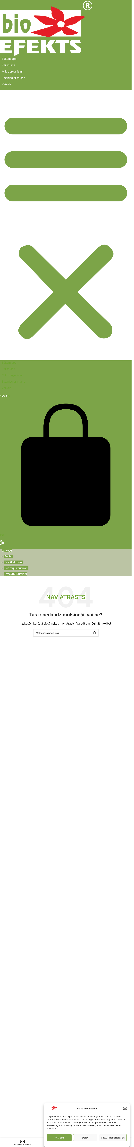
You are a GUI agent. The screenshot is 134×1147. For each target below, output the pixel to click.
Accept (59, 1137)
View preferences (113, 1137)
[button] (125, 1108)
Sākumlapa (9, 58)
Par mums (8, 65)
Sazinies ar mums (13, 78)
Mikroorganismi (12, 71)
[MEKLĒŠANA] (95, 633)
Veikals (6, 84)
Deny (85, 1137)
